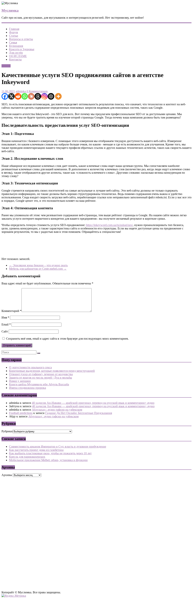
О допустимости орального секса (30, 367)
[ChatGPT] (51, 96)
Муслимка (10, 10)
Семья (13, 42)
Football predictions (21, 413)
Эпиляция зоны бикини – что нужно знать (38, 265)
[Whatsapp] (24, 96)
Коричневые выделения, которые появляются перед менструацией (52, 370)
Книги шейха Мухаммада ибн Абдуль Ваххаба (39, 384)
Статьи (13, 35)
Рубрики (7, 431)
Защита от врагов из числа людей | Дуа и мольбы (40, 377)
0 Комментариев (37, 91)
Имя (5, 317)
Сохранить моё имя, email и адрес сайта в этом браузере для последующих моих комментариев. (67, 338)
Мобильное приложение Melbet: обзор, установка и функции (48, 460)
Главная (14, 29)
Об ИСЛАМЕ (18, 56)
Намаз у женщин (20, 381)
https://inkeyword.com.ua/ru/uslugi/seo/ (109, 225)
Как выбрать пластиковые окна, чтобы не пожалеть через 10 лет (50, 453)
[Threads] (37, 96)
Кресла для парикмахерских (27, 456)
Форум (13, 32)
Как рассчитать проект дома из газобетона (36, 450)
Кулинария (16, 45)
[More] (58, 96)
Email (6, 324)
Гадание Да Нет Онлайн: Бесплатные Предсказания (78, 413)
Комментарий (11, 310)
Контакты (15, 59)
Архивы (7, 475)
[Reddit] (18, 96)
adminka (21, 91)
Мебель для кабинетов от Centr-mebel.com (38, 268)
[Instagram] (44, 96)
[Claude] (31, 96)
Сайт (5, 331)
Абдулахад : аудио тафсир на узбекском (57, 409)
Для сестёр (16, 52)
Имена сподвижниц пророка (27, 387)
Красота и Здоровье (21, 49)
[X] (11, 96)
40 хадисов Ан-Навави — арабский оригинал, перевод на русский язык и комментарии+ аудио (93, 402)
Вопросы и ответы (21, 39)
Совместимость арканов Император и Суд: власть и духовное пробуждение (57, 446)
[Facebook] (5, 96)
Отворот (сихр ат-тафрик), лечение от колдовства (41, 374)
